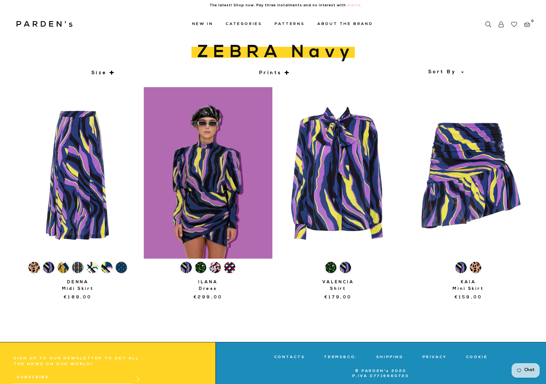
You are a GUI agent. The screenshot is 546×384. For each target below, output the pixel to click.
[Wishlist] (513, 24)
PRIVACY (434, 357)
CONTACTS (289, 357)
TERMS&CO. (340, 357)
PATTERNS (290, 24)
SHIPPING (389, 357)
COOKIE (477, 357)
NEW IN (202, 24)
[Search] (488, 24)
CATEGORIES (244, 24)
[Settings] (500, 24)
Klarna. (354, 5)
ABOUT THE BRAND (345, 24)
